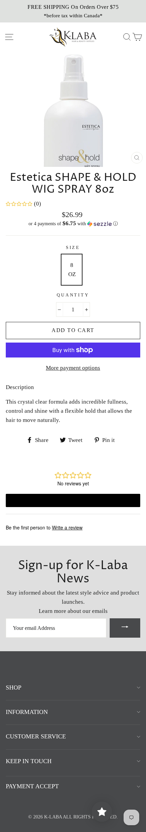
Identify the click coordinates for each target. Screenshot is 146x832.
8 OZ (72, 269)
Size (73, 247)
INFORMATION (27, 712)
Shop (13, 687)
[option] (73, 11)
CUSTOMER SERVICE (36, 736)
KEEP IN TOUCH (29, 761)
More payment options (73, 368)
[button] (73, 223)
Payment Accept (32, 786)
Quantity (73, 295)
